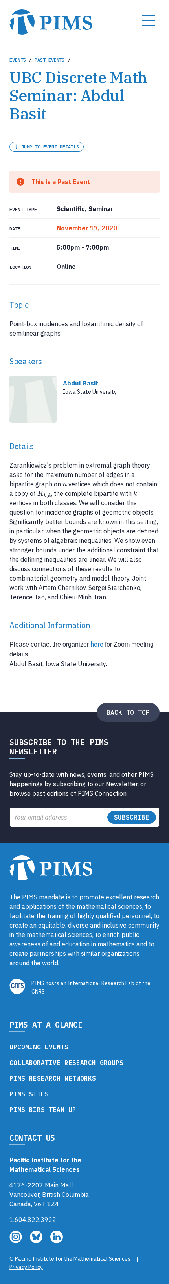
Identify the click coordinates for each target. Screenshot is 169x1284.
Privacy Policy (26, 1267)
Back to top (128, 712)
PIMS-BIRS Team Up (42, 1110)
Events (17, 60)
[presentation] (64, 484)
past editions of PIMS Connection (79, 793)
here (96, 644)
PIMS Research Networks (52, 1078)
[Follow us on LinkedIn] (56, 1241)
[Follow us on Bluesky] (37, 1241)
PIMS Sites (29, 1094)
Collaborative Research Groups (66, 1063)
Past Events (49, 60)
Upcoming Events (38, 1047)
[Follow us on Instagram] (16, 1241)
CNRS (38, 991)
